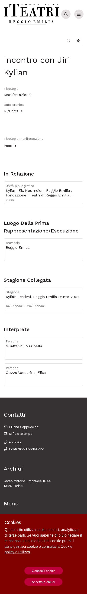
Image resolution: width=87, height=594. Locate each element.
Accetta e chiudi (43, 582)
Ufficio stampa (20, 433)
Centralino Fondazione (26, 449)
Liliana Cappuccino (23, 427)
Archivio (14, 442)
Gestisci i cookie (43, 571)
